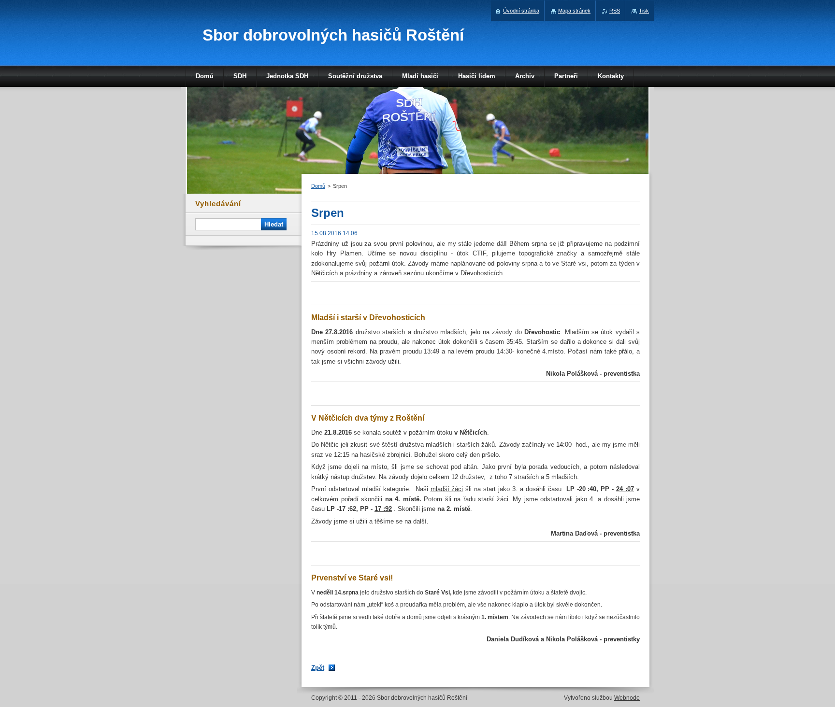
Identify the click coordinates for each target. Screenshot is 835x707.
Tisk (644, 11)
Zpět (317, 667)
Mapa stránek (574, 11)
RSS (614, 11)
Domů (318, 186)
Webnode (627, 698)
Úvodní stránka (521, 11)
